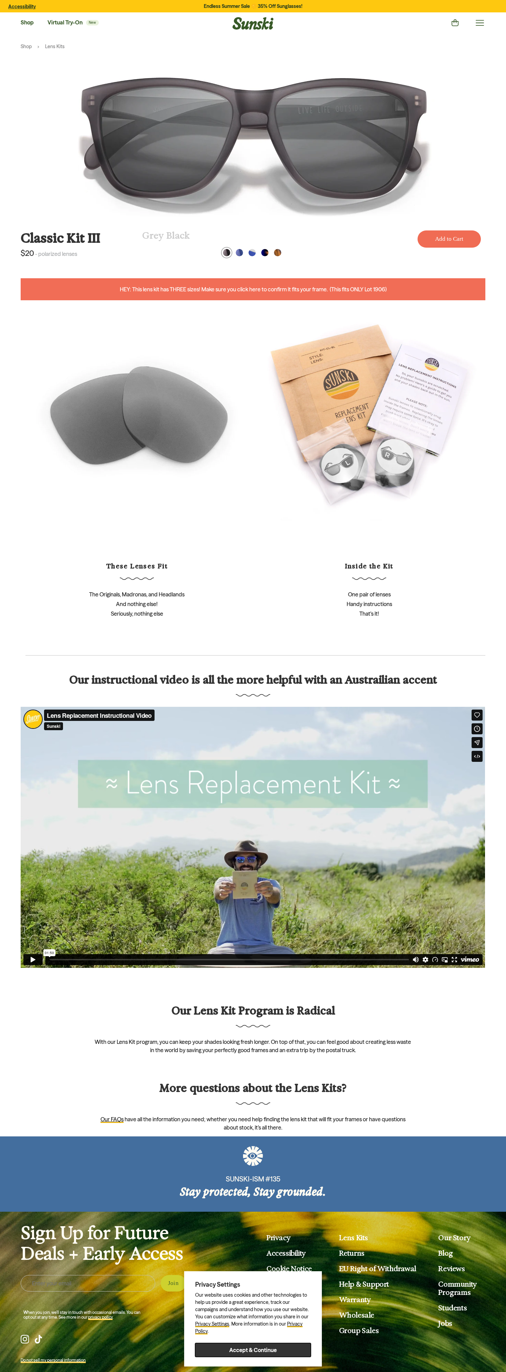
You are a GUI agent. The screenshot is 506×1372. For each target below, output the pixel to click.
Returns (352, 1253)
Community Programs (457, 1288)
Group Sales (359, 1331)
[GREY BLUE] (239, 253)
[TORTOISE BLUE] (265, 253)
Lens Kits (55, 46)
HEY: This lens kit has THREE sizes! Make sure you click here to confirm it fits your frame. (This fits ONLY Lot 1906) (253, 289)
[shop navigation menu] (479, 23)
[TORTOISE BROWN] (278, 253)
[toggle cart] (455, 23)
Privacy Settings (212, 1324)
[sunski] (252, 23)
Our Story (454, 1238)
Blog (445, 1253)
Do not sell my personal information (53, 1360)
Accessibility (22, 6)
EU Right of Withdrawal (377, 1269)
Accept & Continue (253, 1350)
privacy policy (100, 1317)
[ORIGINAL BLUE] (252, 253)
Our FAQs (112, 1119)
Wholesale (356, 1315)
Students (452, 1308)
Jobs (445, 1323)
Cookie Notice (289, 1269)
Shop (27, 22)
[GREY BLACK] (227, 253)
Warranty (355, 1300)
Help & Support (364, 1284)
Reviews (451, 1269)
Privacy (278, 1238)
